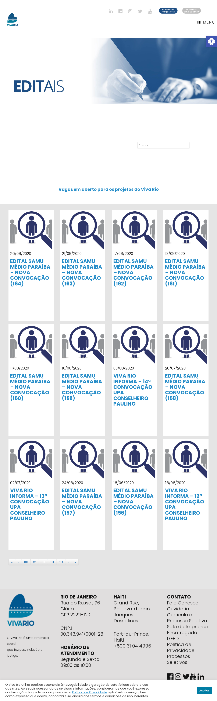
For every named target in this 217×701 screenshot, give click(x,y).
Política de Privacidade (181, 647)
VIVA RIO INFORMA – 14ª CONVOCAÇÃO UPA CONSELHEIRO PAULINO (132, 389)
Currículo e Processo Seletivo (187, 617)
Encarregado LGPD (182, 635)
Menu (209, 22)
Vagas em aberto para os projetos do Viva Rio (108, 189)
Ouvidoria (178, 608)
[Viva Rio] (12, 14)
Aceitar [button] (204, 690)
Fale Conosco (182, 603)
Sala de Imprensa (187, 626)
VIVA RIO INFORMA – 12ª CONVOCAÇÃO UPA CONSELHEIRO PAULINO (184, 504)
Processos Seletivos (178, 659)
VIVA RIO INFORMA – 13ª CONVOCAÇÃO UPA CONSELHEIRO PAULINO (29, 504)
